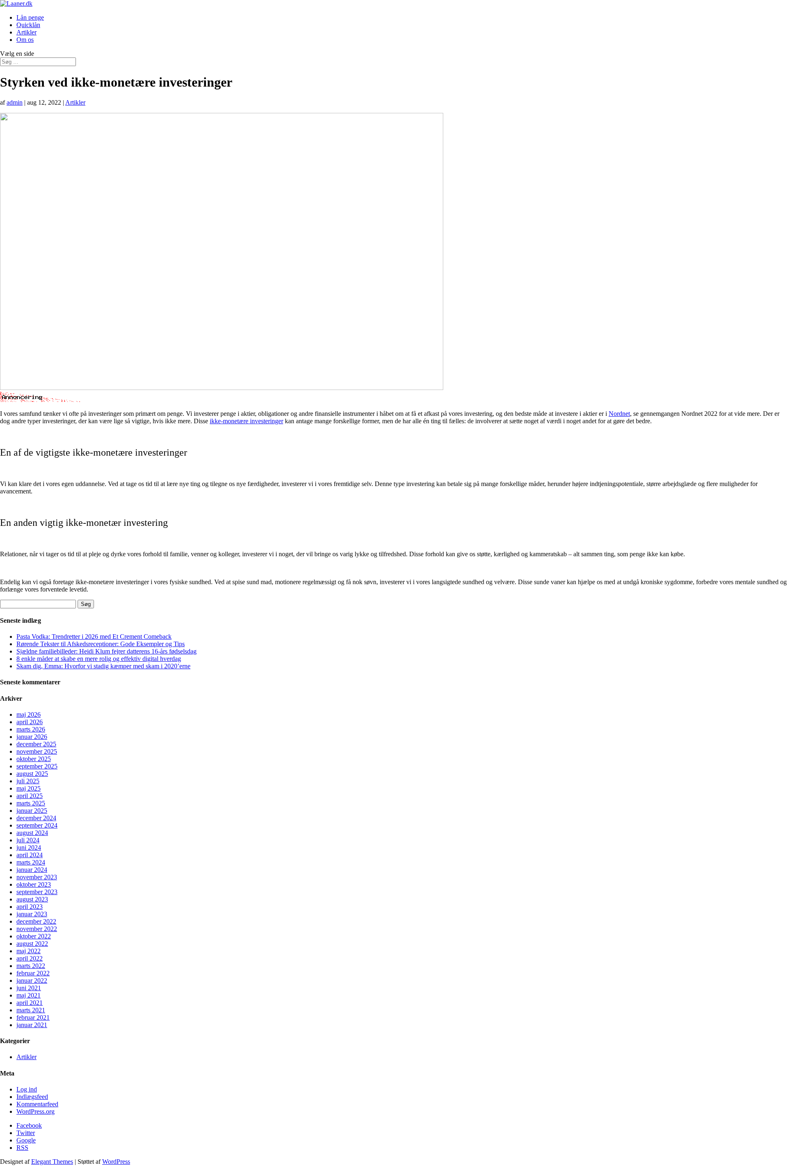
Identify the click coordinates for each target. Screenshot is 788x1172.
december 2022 (36, 921)
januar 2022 (31, 980)
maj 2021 (28, 995)
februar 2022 (33, 973)
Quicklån (28, 24)
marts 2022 (30, 965)
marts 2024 (30, 862)
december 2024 (36, 817)
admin (15, 102)
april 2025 (29, 795)
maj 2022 (28, 950)
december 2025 (36, 744)
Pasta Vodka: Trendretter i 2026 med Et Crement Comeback (94, 636)
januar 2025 (31, 810)
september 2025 (36, 766)
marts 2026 (30, 729)
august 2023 (32, 899)
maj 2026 (28, 714)
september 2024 (36, 825)
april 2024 (29, 854)
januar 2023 (31, 914)
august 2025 (32, 773)
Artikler (26, 32)
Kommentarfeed (37, 1104)
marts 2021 (30, 1010)
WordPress (116, 1161)
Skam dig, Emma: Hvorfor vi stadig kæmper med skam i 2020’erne (103, 666)
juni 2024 (28, 847)
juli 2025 (27, 781)
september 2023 (36, 891)
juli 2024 (27, 840)
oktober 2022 (33, 936)
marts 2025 (30, 803)
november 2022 (36, 928)
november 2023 (36, 877)
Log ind (26, 1089)
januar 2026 (31, 736)
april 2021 (29, 1002)
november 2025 (36, 751)
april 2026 (29, 721)
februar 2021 (33, 1017)
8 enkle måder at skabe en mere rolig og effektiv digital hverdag (98, 658)
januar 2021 (31, 1024)
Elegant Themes (52, 1161)
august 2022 (32, 943)
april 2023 (29, 906)
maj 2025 (28, 788)
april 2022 (29, 958)
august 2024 (32, 832)
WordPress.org (35, 1111)
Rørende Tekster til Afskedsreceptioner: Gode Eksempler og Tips (100, 643)
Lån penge (30, 17)
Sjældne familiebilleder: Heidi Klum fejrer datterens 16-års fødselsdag (106, 651)
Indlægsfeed (32, 1096)
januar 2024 (31, 869)
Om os (25, 39)
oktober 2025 (33, 758)
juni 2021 (28, 987)
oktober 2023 (33, 884)
